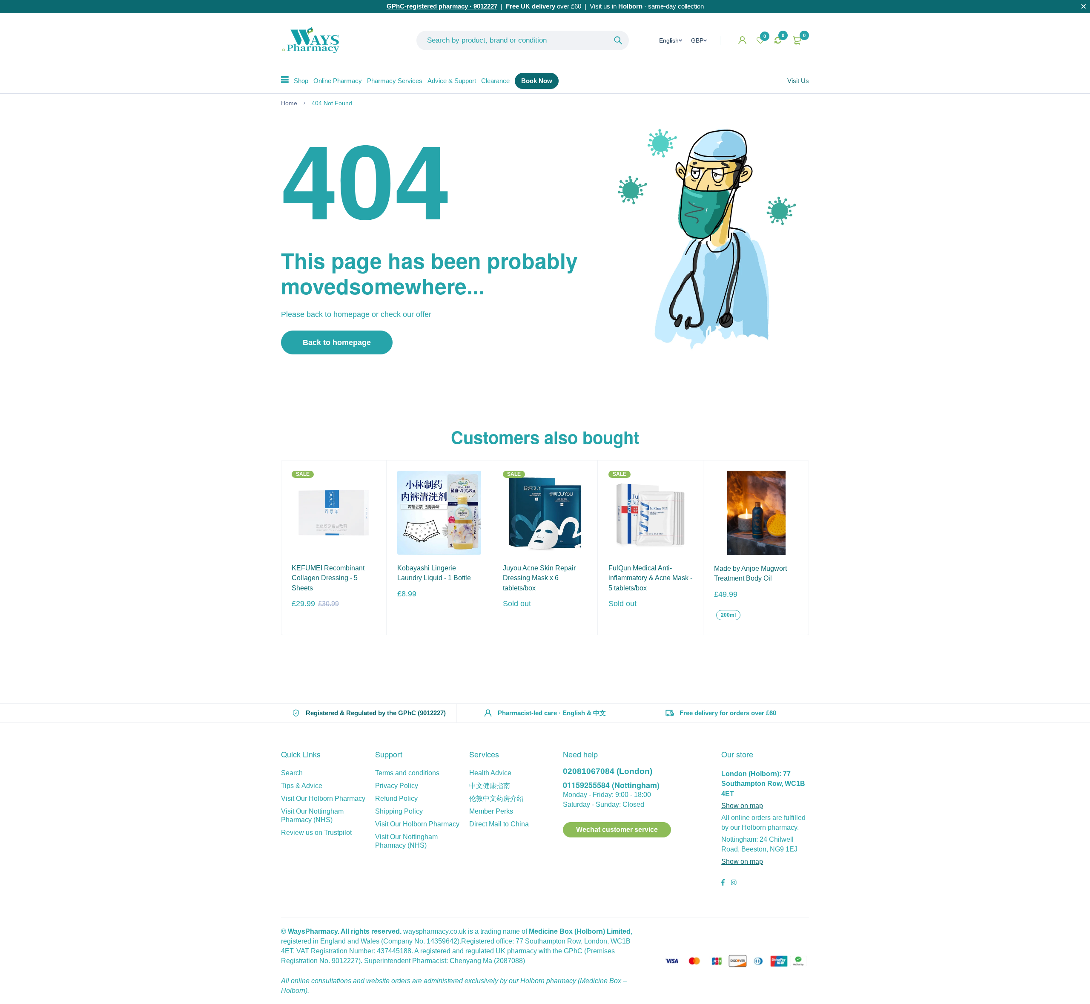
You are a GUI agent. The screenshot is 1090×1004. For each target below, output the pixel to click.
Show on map (742, 805)
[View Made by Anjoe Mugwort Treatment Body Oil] (756, 513)
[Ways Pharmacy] (312, 40)
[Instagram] (734, 883)
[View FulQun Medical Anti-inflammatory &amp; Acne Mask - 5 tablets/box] (650, 513)
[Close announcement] (1083, 6)
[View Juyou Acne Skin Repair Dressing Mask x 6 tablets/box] (545, 513)
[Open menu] (285, 79)
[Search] (618, 40)
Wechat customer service (617, 829)
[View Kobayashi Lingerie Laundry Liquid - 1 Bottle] (439, 513)
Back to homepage (337, 342)
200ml (728, 615)
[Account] (742, 40)
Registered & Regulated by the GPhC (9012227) (376, 712)
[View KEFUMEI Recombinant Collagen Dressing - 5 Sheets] (334, 513)
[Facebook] (723, 883)
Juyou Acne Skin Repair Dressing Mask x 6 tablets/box (539, 577)
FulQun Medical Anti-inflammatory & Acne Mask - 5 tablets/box (650, 577)
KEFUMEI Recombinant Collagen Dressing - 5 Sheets (328, 577)
